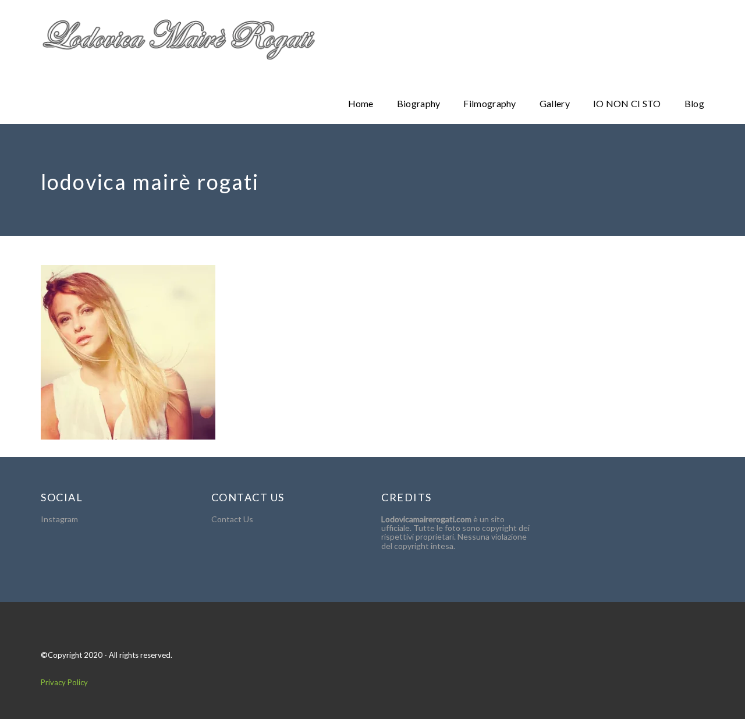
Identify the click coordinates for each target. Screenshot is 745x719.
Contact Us (232, 519)
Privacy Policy (64, 682)
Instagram (59, 519)
